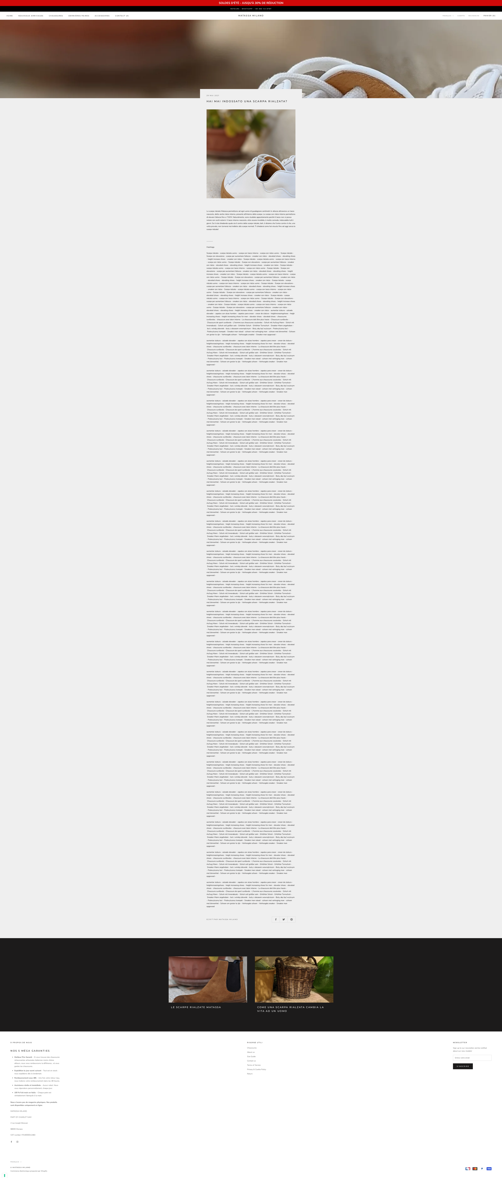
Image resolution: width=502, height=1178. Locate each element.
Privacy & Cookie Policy (256, 1069)
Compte (461, 16)
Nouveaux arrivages (30, 16)
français (447, 16)
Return (250, 1074)
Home (10, 16)
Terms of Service (254, 1065)
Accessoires (102, 16)
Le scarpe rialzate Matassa (196, 1007)
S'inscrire (463, 1066)
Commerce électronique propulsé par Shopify (28, 1171)
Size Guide (251, 1056)
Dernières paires (79, 16)
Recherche (474, 16)
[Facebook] (11, 1141)
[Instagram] (17, 1141)
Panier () (489, 16)
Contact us (122, 16)
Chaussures (56, 16)
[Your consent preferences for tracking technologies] (4, 1175)
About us (251, 1052)
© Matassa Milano (20, 1167)
